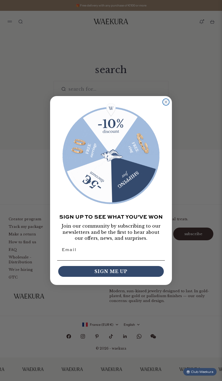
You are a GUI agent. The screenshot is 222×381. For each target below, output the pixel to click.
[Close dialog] (166, 102)
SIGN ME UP (111, 271)
